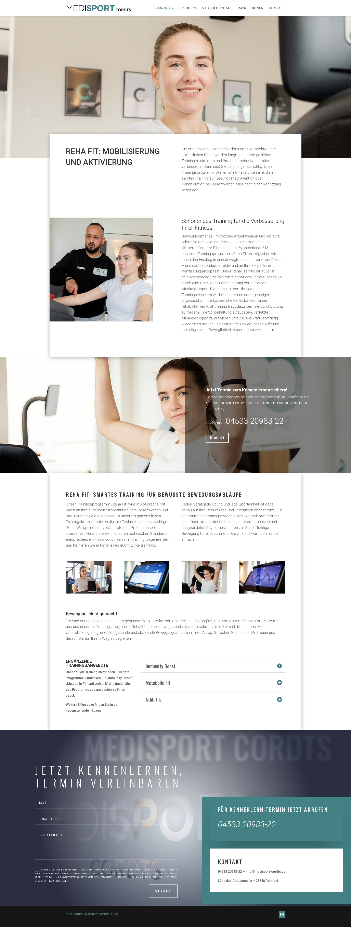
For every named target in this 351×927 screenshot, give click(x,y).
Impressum (74, 914)
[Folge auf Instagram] (282, 914)
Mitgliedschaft (217, 8)
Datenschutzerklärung (101, 914)
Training (161, 8)
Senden (163, 891)
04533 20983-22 (255, 421)
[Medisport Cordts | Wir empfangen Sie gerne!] (89, 592)
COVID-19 (187, 8)
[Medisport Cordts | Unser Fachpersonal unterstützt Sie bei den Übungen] (204, 592)
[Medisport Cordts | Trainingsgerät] (262, 592)
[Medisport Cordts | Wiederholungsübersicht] (146, 592)
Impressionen (251, 8)
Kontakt (277, 8)
